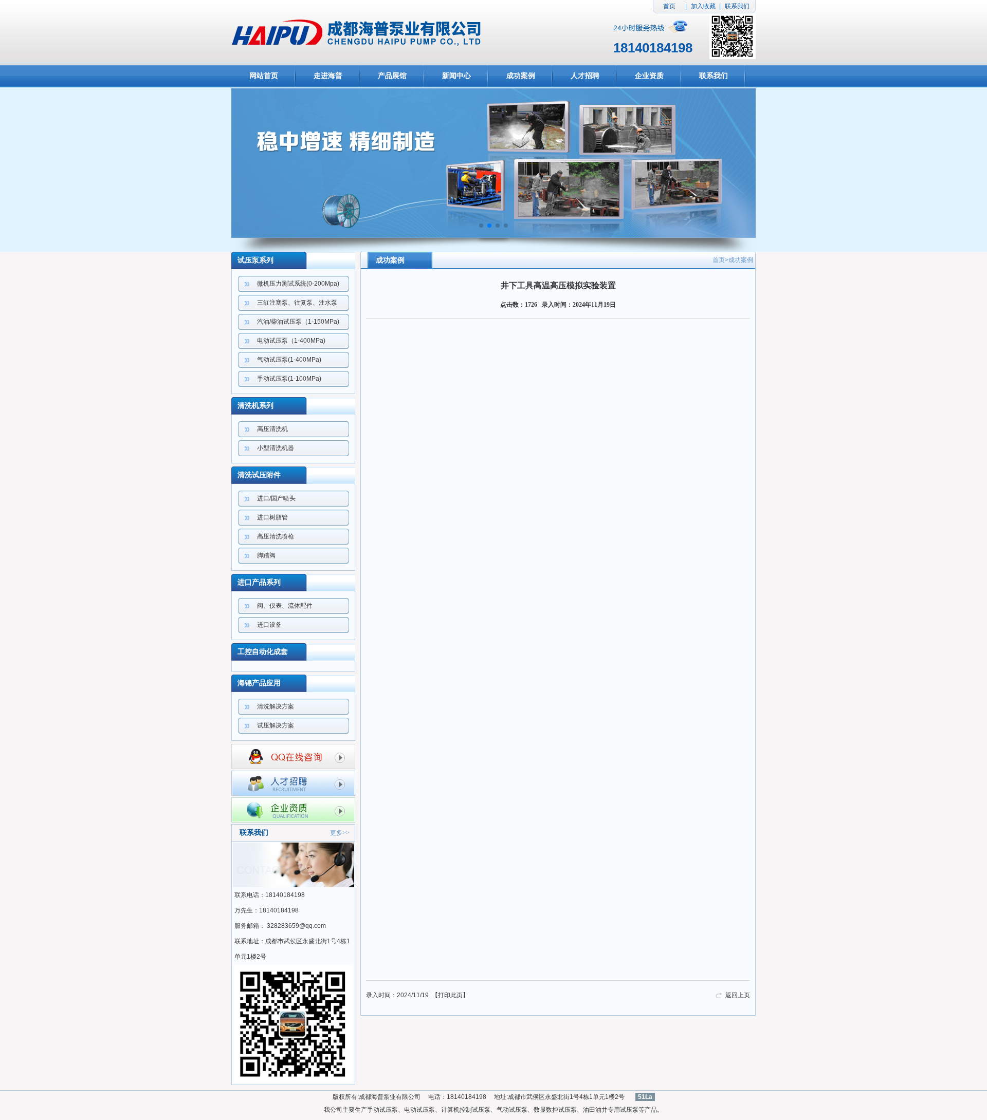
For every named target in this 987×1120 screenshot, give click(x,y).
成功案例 (520, 76)
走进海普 (328, 76)
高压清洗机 (272, 429)
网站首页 (263, 76)
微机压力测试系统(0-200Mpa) (298, 283)
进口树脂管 (272, 517)
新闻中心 (456, 76)
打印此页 (450, 995)
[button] (481, 225)
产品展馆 (392, 76)
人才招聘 (585, 76)
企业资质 (649, 76)
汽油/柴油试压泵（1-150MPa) (298, 321)
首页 (669, 6)
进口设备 (269, 624)
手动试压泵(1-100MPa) (289, 378)
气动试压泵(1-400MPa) (289, 359)
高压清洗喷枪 (275, 536)
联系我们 (737, 6)
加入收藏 (703, 6)
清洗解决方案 (275, 706)
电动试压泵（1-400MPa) (291, 340)
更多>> (340, 832)
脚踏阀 (266, 555)
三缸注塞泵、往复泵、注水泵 (297, 302)
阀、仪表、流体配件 (285, 605)
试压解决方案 (275, 725)
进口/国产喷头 (276, 498)
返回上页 (737, 995)
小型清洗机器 (275, 448)
